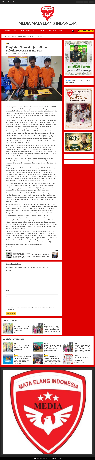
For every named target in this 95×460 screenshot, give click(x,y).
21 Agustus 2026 (19, 363)
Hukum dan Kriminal (32, 31)
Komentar (9, 270)
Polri (8, 43)
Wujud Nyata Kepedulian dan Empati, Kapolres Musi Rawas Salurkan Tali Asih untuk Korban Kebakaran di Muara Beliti (52, 330)
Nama (8, 290)
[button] (76, 30)
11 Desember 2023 (24, 53)
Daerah (22, 31)
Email (8, 296)
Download (68, 80)
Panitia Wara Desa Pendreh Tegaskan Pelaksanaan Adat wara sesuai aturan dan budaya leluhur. (22, 359)
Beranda (7, 31)
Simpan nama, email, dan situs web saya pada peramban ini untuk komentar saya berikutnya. (30, 308)
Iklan (60, 31)
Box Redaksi (52, 31)
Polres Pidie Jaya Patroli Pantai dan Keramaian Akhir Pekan (21, 328)
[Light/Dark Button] (72, 31)
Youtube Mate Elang (87, 31)
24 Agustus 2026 (19, 332)
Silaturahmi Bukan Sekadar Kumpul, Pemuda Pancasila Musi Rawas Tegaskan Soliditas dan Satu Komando (53, 348)
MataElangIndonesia (12, 53)
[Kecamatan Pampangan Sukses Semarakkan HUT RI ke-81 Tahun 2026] (68, 359)
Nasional (15, 31)
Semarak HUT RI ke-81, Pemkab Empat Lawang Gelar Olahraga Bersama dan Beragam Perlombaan (52, 359)
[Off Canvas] (2, 30)
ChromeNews (52, 458)
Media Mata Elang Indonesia (47, 23)
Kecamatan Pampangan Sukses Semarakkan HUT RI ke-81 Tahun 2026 (83, 359)
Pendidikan (43, 31)
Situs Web (9, 302)
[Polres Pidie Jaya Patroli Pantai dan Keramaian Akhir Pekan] (8, 328)
